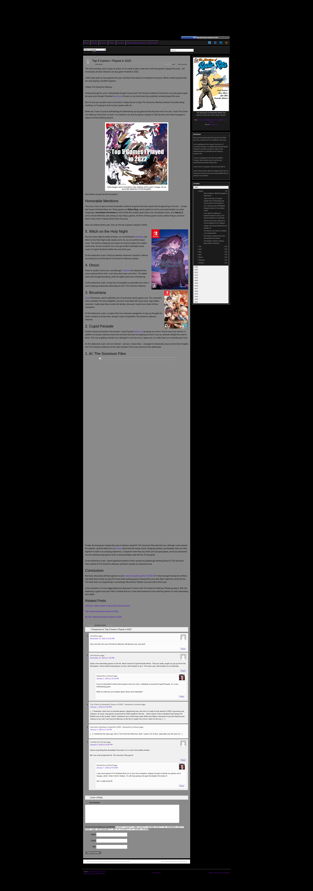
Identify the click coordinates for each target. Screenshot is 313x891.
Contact (120, 43)
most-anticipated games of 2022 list (140, 576)
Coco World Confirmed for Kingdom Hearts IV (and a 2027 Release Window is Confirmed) (214, 215)
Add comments (182, 64)
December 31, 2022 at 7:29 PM (102, 658)
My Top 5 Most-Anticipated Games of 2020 (103, 617)
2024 (196, 270)
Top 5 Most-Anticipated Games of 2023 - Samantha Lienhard (115, 704)
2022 (196, 275)
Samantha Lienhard (100, 625)
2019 (196, 283)
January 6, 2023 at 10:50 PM (101, 745)
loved (88, 298)
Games (103, 43)
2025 (196, 267)
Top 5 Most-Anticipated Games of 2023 (174, 861)
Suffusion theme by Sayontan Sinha (93, 873)
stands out (138, 332)
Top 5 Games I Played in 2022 (111, 60)
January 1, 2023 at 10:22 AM (107, 679)
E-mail (93, 840)
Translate (100, 52)
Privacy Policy (156, 872)
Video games (99, 64)
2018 (196, 286)
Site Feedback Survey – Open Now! (142, 43)
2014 (196, 296)
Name (93, 834)
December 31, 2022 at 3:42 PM (102, 639)
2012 (196, 302)
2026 (196, 187)
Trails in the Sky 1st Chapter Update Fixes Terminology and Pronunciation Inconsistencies (214, 201)
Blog (86, 43)
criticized (127, 270)
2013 (196, 299)
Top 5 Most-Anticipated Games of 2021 (102, 611)
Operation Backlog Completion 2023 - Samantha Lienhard (114, 727)
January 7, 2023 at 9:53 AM (107, 768)
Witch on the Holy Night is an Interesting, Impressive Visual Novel (108, 861)
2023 (196, 272)
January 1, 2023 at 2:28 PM (101, 707)
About (111, 43)
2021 (196, 278)
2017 (196, 288)
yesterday (139, 237)
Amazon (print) (203, 120)
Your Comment (94, 803)
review (118, 548)
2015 (196, 294)
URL (94, 847)
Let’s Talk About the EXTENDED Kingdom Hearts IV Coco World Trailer (214, 208)
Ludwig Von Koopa (98, 742)
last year (117, 96)
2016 (196, 291)
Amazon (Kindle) (214, 120)
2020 (196, 280)
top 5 (173, 64)
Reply (183, 649)
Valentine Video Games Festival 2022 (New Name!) (107, 606)
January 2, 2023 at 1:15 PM (101, 730)
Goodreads (213, 124)
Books (94, 43)
